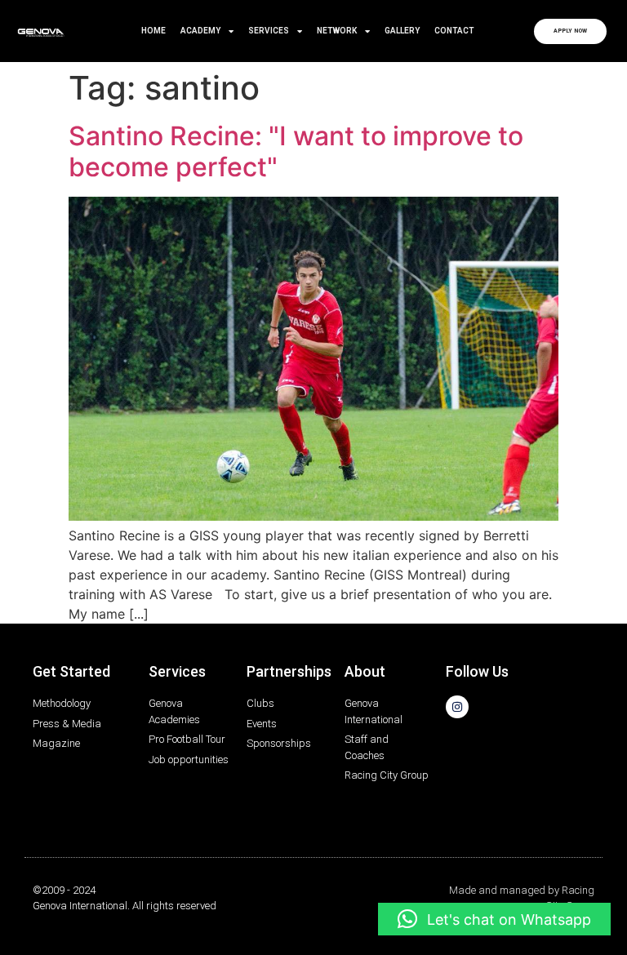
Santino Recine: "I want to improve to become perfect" (296, 151)
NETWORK (337, 30)
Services (268, 30)
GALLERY (402, 30)
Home (153, 30)
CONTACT (454, 30)
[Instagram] (457, 706)
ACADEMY (200, 30)
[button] (494, 919)
